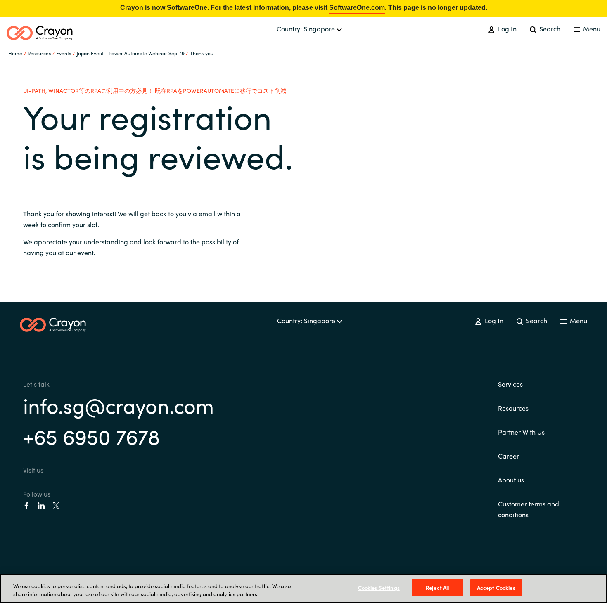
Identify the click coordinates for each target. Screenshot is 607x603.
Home (15, 53)
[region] (303, 588)
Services (510, 383)
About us (511, 479)
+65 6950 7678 (91, 435)
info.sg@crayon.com (118, 404)
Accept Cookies (496, 587)
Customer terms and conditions (528, 509)
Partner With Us (521, 431)
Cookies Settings (379, 587)
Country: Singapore (307, 28)
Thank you (201, 53)
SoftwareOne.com (357, 7)
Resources (513, 407)
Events (63, 53)
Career (508, 455)
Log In (506, 28)
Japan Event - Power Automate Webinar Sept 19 (131, 53)
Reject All (437, 587)
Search (549, 28)
